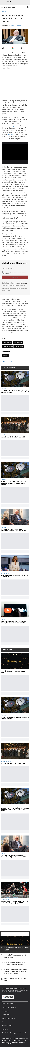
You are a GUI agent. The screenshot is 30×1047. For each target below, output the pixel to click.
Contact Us (5, 1029)
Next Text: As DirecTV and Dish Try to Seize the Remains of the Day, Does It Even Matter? (16, 972)
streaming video (7, 346)
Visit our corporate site (14, 991)
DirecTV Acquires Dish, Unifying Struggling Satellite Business (15, 963)
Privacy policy (6, 1011)
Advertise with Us (7, 1025)
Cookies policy (6, 1014)
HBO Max (11, 134)
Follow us (16, 48)
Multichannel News (16, 25)
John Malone (19, 346)
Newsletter (25, 48)
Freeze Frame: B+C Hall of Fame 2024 (15, 980)
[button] (2, 7)
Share (5, 48)
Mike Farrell (6, 25)
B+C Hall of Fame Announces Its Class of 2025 (15, 956)
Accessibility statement (8, 1018)
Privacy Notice (23, 283)
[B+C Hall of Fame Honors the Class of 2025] (15, 944)
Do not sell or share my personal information (14, 1033)
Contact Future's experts (9, 1007)
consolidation (18, 343)
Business (4, 11)
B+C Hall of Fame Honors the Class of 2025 (16, 949)
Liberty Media (6, 343)
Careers (4, 1022)
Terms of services (21, 282)
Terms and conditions (8, 1003)
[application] (15, 151)
